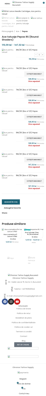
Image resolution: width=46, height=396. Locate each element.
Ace (17, 31)
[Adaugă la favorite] (19, 232)
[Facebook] (5, 302)
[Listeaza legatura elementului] (23, 282)
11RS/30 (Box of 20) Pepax (27, 154)
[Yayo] (10, 260)
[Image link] (23, 275)
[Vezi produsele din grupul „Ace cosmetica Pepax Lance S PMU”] (19, 236)
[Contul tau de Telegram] (20, 213)
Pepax (25, 31)
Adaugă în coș (10, 202)
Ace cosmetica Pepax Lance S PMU (12, 235)
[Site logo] (23, 3)
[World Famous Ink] (31, 260)
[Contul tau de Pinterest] (14, 213)
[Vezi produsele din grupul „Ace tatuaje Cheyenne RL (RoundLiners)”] (41, 236)
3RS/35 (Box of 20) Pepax (26, 50)
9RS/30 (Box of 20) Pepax (27, 111)
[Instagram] (11, 302)
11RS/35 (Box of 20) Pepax (26, 175)
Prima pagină (7, 31)
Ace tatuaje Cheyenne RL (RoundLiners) (34, 233)
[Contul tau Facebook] (9, 213)
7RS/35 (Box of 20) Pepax (27, 90)
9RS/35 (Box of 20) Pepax (27, 133)
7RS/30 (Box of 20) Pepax (27, 68)
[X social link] (11, 213)
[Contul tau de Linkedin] (17, 213)
